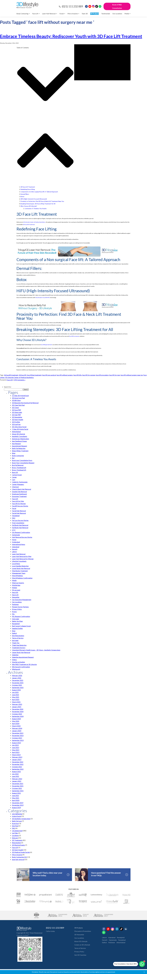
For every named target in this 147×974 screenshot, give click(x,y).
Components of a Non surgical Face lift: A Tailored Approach (39, 192)
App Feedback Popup (19, 441)
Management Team (18, 573)
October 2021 (17, 788)
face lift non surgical (49, 375)
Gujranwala (16, 535)
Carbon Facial (17, 475)
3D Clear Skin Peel (18, 405)
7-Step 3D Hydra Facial (20, 429)
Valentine (15, 655)
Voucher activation (18, 662)
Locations (15, 835)
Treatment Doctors (18, 648)
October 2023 (17, 738)
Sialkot (14, 633)
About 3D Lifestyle (18, 434)
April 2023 (15, 752)
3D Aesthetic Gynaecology (21, 819)
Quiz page (15, 619)
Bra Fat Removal (17, 465)
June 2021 (15, 795)
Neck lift (15, 592)
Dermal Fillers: (24, 194)
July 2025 (15, 692)
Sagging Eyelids (17, 628)
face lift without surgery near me (132, 375)
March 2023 (16, 755)
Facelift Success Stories (20, 506)
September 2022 (18, 769)
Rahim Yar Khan (17, 621)
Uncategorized (17, 831)
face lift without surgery (64, 375)
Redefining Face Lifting (27, 189)
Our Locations (117, 14)
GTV (13, 530)
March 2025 (16, 702)
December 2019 (17, 803)
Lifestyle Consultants (19, 561)
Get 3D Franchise (80, 955)
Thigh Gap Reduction (19, 645)
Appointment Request (19, 446)
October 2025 (17, 685)
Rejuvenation (16, 843)
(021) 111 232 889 (72, 6)
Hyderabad (16, 542)
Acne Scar (15, 823)
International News (18, 544)
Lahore (14, 552)
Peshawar (15, 604)
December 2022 (17, 762)
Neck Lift (15, 595)
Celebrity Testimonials (20, 482)
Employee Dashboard (19, 494)
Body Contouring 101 (19, 857)
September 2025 (18, 687)
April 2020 (15, 800)
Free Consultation (18, 523)
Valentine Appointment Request (23, 657)
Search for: (7, 387)
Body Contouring (22, 14)
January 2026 (16, 678)
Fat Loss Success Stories (20, 520)
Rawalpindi (16, 624)
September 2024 (18, 716)
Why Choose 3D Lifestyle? (28, 206)
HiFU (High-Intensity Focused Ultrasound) (33, 199)
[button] (45, 84)
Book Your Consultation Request (23, 463)
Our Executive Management (21, 600)
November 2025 (17, 683)
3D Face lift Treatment (29, 224)
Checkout (15, 487)
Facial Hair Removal (19, 511)
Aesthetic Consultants (19, 436)
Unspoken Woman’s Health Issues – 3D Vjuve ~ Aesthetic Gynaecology (36, 650)
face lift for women (74, 336)
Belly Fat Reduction (18, 448)
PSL (13, 614)
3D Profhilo (16, 422)
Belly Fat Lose (17, 821)
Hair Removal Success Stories (22, 537)
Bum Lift (15, 472)
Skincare (15, 838)
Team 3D (85, 14)
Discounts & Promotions (82, 931)
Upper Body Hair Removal (21, 652)
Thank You (15, 643)
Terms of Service (17, 638)
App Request (16, 443)
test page (15, 640)
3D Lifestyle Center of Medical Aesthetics (34, 222)
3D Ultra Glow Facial (19, 427)
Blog (13, 453)
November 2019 (17, 805)
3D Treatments (17, 840)
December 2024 (17, 709)
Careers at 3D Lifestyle (82, 945)
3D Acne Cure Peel (18, 398)
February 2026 (17, 675)
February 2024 (17, 728)
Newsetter (15, 597)
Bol (13, 458)
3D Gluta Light (17, 412)
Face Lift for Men (18, 501)
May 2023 (15, 750)
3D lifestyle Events (18, 845)
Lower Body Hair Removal (21, 568)
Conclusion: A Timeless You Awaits (35, 208)
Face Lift (35, 14)
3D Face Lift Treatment (27, 187)
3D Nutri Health (17, 419)
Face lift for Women (19, 504)
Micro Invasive (73, 14)
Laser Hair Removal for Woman (23, 559)
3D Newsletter (17, 417)
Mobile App (16, 585)
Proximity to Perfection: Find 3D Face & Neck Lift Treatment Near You (42, 201)
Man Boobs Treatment (20, 571)
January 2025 (16, 707)
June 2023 (15, 747)
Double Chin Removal (19, 492)
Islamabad (15, 547)
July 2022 (15, 774)
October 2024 (17, 714)
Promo (14, 612)
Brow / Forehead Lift (19, 467)
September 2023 (18, 740)
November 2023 (17, 735)
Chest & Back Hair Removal (21, 489)
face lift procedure (102, 375)
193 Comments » (19, 380)
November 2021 (17, 786)
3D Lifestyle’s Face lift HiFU (42, 297)
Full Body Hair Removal (20, 525)
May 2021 (15, 798)
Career (14, 477)
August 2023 (16, 743)
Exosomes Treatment (19, 496)
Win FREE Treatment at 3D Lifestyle (24, 664)
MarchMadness (17, 576)
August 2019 (16, 807)
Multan (14, 588)
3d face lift (22, 375)
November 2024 (17, 711)
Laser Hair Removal (49, 14)
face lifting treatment (46, 344)
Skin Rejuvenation (18, 636)
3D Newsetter (79, 934)
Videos (14, 660)
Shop (13, 631)
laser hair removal (18, 859)
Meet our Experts (18, 583)
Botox (22, 196)
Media (126, 14)
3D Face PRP (16, 410)
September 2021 (18, 791)
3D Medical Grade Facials (21, 852)
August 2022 (16, 771)
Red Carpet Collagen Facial (21, 626)
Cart (13, 479)
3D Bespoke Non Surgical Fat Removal (25, 403)
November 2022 (17, 764)
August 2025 (16, 690)
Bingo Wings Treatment (20, 451)
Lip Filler (15, 833)
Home (14, 540)
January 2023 (16, 759)
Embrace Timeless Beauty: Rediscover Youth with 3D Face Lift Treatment (71, 36)
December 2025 (17, 680)
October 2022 (17, 767)
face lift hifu (77, 375)
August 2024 (16, 719)
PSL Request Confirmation (21, 616)
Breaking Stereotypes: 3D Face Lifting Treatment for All (37, 204)
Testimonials (105, 14)
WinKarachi (16, 669)
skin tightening (17, 814)
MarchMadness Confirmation (22, 578)
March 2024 (16, 726)
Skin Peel (15, 826)
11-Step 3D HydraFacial (20, 395)
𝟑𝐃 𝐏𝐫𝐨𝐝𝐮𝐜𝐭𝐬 (94, 14)
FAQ (13, 518)
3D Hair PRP (16, 415)
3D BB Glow (16, 400)
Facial (62, 14)
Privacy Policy (17, 609)
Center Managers (18, 484)
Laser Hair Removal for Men (21, 556)
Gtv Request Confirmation (21, 532)
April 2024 (15, 723)
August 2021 (16, 793)
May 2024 (15, 721)
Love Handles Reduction (20, 566)
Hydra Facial (16, 816)
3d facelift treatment (11, 375)
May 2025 (15, 697)
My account (16, 590)
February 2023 (17, 757)
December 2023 (17, 733)
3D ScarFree (16, 424)
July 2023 (15, 745)
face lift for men (114, 375)
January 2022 (16, 781)
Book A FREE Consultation (117, 6)
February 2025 (17, 704)
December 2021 (17, 783)
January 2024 (16, 731)
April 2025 (15, 699)
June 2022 (15, 776)
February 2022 (17, 779)
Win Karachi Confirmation (21, 667)
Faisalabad (16, 516)
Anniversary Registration (20, 439)
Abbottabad (16, 431)
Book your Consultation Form (22, 460)
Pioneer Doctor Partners (20, 607)
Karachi (14, 549)
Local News (16, 564)
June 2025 (15, 695)
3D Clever (15, 407)
